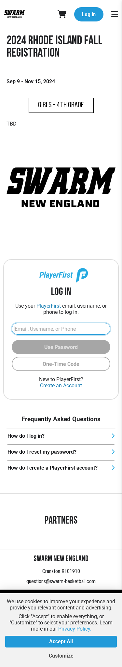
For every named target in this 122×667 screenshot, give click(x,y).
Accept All (61, 641)
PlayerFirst (48, 306)
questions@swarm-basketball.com (61, 581)
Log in (89, 14)
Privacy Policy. (74, 629)
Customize (61, 656)
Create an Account (61, 385)
